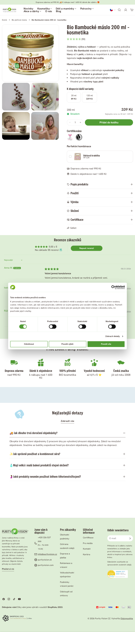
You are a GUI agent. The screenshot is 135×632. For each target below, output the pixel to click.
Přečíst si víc (8, 569)
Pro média (88, 543)
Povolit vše (106, 344)
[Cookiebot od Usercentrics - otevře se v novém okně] (113, 287)
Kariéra (86, 554)
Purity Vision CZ (102, 618)
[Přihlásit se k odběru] (130, 538)
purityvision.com (46, 565)
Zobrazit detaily (112, 336)
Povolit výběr (67, 344)
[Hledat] (119, 10)
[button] (74, 39)
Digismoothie (127, 618)
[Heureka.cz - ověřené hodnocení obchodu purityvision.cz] (117, 571)
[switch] (52, 326)
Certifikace (88, 537)
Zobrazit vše (67, 420)
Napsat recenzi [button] (86, 248)
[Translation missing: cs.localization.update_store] (113, 9)
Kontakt (87, 548)
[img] (52, 269)
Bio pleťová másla (19, 20)
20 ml (73, 97)
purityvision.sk (45, 559)
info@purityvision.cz (47, 554)
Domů (4, 20)
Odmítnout (29, 344)
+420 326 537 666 (44, 539)
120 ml (89, 97)
